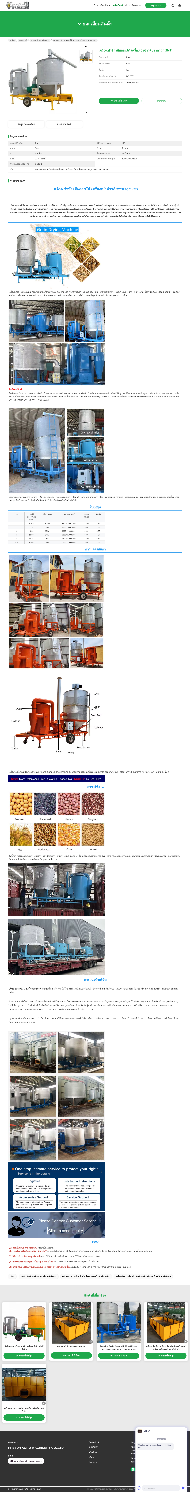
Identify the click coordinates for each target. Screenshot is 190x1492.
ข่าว (127, 5)
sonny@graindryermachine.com (28, 1461)
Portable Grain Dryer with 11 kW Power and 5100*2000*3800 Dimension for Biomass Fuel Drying (119, 1348)
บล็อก (91, 1457)
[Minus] (183, 1431)
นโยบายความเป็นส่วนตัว (18, 1489)
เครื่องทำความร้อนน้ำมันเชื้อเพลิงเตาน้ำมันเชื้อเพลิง (85, 1276)
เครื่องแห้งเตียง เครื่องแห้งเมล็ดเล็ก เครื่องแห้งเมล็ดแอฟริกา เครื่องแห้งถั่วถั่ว (166, 1348)
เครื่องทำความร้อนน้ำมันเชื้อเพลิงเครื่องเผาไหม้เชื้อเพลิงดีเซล (143, 1276)
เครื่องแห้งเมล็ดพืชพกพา (40, 40)
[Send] (183, 1488)
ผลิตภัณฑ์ (118, 5)
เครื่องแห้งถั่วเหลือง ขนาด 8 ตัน (71, 1346)
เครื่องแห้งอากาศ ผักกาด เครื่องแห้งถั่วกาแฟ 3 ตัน (24, 1409)
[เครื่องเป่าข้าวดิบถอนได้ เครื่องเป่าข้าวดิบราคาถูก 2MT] (42, 79)
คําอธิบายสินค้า (64, 124)
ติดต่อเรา (136, 5)
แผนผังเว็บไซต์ (35, 1489)
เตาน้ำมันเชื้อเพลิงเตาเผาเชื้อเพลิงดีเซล (38, 1276)
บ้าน (96, 5)
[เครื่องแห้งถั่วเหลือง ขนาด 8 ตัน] (71, 1323)
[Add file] (139, 1488)
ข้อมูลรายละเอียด (26, 124)
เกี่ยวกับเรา (105, 5)
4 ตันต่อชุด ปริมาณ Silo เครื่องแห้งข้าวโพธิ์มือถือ (24, 1348)
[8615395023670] (133, 1469)
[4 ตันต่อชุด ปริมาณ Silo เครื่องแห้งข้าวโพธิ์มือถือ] (24, 1323)
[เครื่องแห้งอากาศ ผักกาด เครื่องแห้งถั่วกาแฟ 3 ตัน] (24, 1384)
